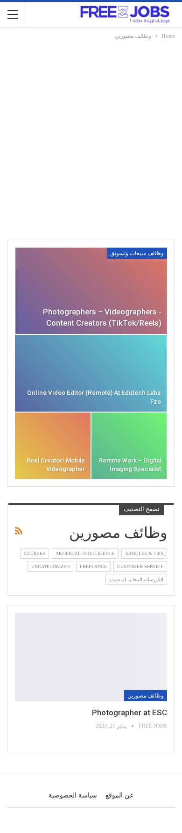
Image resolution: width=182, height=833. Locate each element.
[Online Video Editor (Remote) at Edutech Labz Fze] (91, 373)
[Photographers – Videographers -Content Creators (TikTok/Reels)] (91, 291)
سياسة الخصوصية (73, 795)
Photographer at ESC (129, 712)
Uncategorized (50, 566)
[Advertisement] (91, 137)
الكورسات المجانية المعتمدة (136, 579)
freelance (93, 566)
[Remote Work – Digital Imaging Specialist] (129, 445)
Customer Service (140, 566)
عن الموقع (119, 795)
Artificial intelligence (85, 553)
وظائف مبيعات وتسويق (137, 253)
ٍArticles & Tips (144, 553)
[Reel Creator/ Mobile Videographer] (52, 445)
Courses (34, 553)
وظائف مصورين (145, 695)
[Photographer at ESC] (91, 657)
